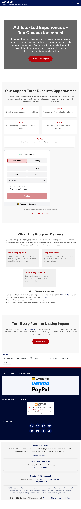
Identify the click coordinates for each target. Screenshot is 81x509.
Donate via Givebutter (40, 213)
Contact (67, 498)
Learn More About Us (40, 455)
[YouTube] (49, 425)
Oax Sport (8, 2)
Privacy (45, 498)
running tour (65, 295)
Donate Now (41, 341)
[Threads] (31, 431)
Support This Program (40, 59)
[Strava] (43, 431)
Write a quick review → (40, 410)
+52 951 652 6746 (40, 482)
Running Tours (45, 297)
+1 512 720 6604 (40, 467)
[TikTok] (49, 431)
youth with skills (31, 329)
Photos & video (56, 498)
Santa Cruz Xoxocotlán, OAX (49, 479)
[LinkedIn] (37, 431)
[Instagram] (31, 425)
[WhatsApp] (43, 425)
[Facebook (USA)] (37, 425)
